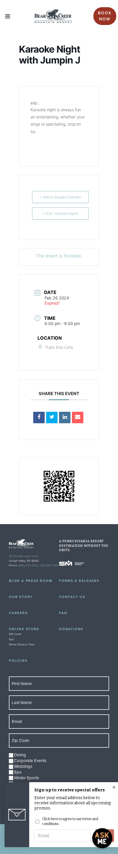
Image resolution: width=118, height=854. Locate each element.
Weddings (23, 767)
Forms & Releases (79, 580)
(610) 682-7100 (49, 565)
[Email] (77, 417)
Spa (11, 639)
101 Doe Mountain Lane (23, 556)
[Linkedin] (64, 417)
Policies (18, 660)
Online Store (24, 629)
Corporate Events (30, 761)
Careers (18, 613)
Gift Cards (15, 634)
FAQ (63, 613)
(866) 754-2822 (28, 565)
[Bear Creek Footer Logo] (34, 544)
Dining (20, 755)
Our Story (21, 596)
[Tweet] (52, 417)
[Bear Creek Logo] (53, 16)
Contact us (72, 596)
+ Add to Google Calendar (60, 197)
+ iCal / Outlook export (60, 213)
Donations (71, 629)
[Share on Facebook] (39, 417)
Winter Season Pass (22, 644)
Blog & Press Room (30, 580)
